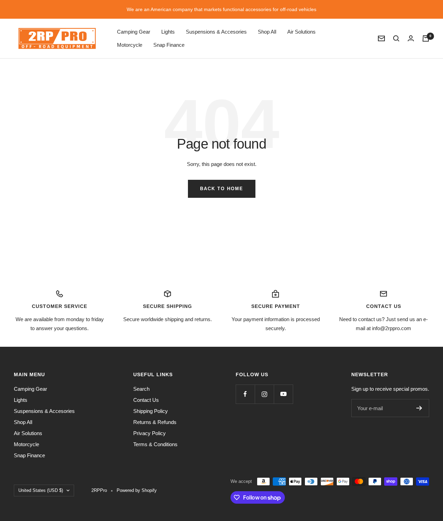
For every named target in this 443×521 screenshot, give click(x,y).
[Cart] (425, 38)
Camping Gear (133, 32)
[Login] (411, 38)
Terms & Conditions (155, 444)
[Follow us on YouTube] (283, 394)
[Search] (396, 38)
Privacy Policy (149, 433)
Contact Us (146, 400)
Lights (168, 32)
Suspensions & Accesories (216, 32)
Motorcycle (129, 45)
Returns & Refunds (155, 422)
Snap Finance (168, 45)
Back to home (221, 188)
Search (141, 389)
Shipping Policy (150, 411)
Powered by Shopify (137, 490)
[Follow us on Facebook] (245, 394)
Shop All (267, 32)
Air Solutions (301, 32)
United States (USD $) (40, 490)
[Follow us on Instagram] (264, 394)
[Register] (419, 408)
